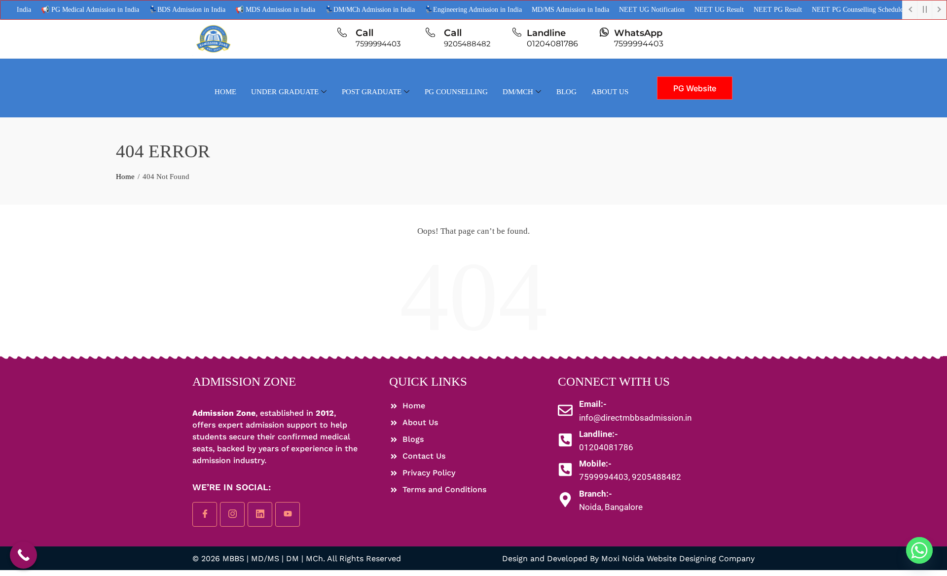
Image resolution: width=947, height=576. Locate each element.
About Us (609, 92)
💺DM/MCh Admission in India (358, 9)
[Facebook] (204, 514)
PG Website (694, 88)
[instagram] (232, 514)
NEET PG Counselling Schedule (845, 9)
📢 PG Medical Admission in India (78, 9)
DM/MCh (518, 92)
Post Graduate (371, 92)
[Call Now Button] (23, 555)
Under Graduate (285, 92)
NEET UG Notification (640, 9)
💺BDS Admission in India (175, 9)
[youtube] (287, 514)
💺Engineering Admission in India (461, 9)
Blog (566, 92)
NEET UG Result (707, 9)
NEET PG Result (766, 9)
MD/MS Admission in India (558, 9)
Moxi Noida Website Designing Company (678, 558)
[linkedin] (260, 514)
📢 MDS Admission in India (263, 9)
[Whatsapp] (919, 550)
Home (225, 92)
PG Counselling (456, 92)
